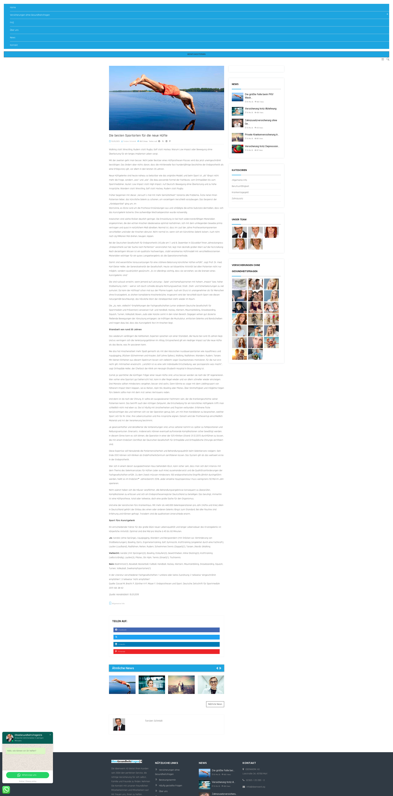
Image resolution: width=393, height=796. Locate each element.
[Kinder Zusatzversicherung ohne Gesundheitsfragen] (255, 307)
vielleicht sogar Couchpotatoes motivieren (184, 360)
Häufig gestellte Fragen (170, 785)
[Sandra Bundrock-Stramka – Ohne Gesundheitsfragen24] (239, 243)
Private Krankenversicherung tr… (262, 134)
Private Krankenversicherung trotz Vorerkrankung (181, 684)
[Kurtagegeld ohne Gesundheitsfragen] (255, 354)
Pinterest (121, 651)
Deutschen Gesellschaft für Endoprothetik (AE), (139, 242)
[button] (381, 59)
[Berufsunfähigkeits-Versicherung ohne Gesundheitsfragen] (255, 342)
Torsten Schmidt (129, 141)
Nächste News (215, 704)
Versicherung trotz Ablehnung (152, 684)
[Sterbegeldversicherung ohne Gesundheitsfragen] (239, 342)
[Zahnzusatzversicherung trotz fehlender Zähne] (255, 284)
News (12, 37)
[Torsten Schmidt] (239, 232)
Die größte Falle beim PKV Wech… (259, 96)
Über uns (14, 30)
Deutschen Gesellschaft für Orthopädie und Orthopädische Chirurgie (180, 440)
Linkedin (121, 644)
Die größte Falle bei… (223, 770)
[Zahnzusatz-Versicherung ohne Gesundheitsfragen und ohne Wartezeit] (271, 284)
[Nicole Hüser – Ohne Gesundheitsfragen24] (255, 232)
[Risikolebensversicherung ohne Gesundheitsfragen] (271, 319)
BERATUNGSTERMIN (196, 54)
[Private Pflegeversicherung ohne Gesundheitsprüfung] (271, 307)
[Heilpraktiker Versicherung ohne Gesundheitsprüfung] (239, 295)
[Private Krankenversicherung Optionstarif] (239, 330)
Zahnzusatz (237, 198)
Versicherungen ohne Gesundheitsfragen (30, 15)
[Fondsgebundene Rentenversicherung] (239, 319)
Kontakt (14, 45)
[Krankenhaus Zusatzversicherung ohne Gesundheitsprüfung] (271, 295)
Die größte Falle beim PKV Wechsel (122, 684)
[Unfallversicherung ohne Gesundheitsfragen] (255, 319)
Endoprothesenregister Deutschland (167, 494)
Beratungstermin (167, 780)
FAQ (12, 22)
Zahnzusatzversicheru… (224, 793)
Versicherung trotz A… (223, 782)
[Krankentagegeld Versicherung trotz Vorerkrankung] (239, 307)
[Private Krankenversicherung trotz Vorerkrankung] (239, 354)
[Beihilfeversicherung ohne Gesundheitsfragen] (255, 330)
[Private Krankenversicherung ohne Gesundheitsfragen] (271, 342)
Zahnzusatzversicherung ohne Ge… (261, 122)
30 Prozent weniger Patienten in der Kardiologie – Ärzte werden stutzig (211, 684)
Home (13, 7)
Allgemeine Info (118, 603)
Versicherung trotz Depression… (262, 146)
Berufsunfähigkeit (240, 186)
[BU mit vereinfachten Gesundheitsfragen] (271, 330)
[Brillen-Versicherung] (255, 295)
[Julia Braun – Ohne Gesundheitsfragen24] (255, 243)
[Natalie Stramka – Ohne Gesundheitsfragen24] (271, 232)
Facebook (122, 630)
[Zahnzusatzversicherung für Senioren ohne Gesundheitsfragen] (239, 284)
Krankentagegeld (240, 192)
